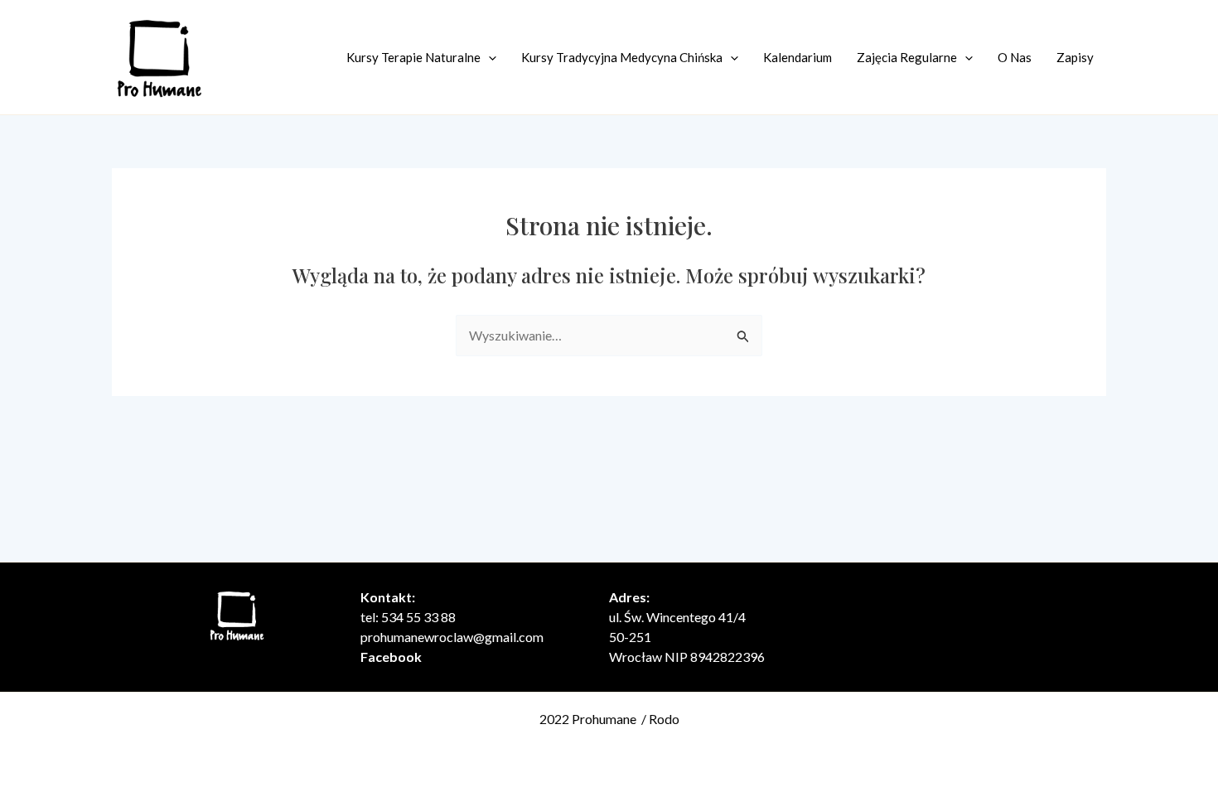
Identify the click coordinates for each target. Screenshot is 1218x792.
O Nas (1015, 57)
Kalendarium (797, 57)
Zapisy (1075, 57)
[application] (488, 57)
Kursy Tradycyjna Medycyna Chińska (622, 57)
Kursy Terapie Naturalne (413, 57)
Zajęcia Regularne (907, 57)
